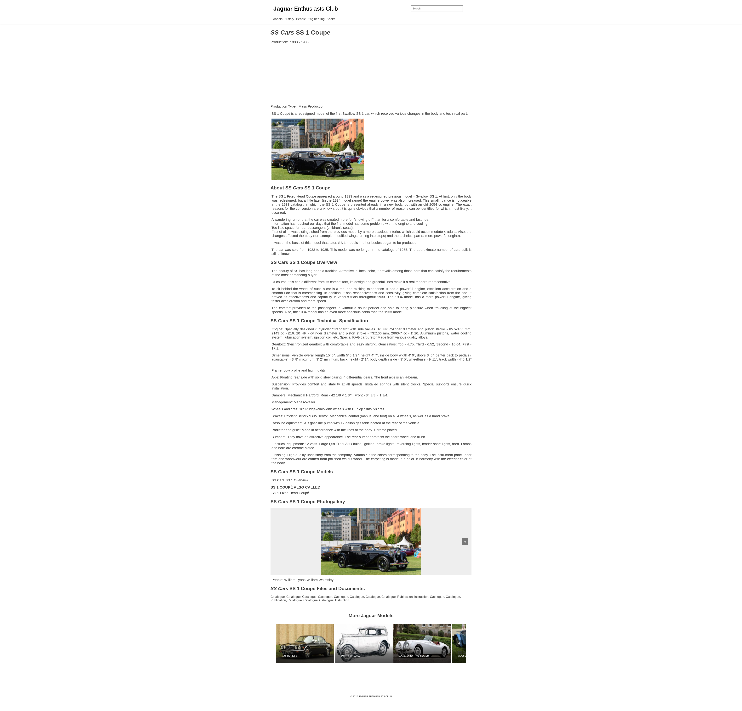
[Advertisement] (371, 74)
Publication (405, 596)
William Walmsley (320, 580)
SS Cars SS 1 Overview (289, 480)
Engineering (316, 19)
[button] (465, 541)
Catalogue (278, 596)
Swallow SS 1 (353, 113)
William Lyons (294, 580)
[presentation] (459, 643)
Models (277, 19)
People (301, 19)
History (289, 19)
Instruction (421, 596)
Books (331, 19)
